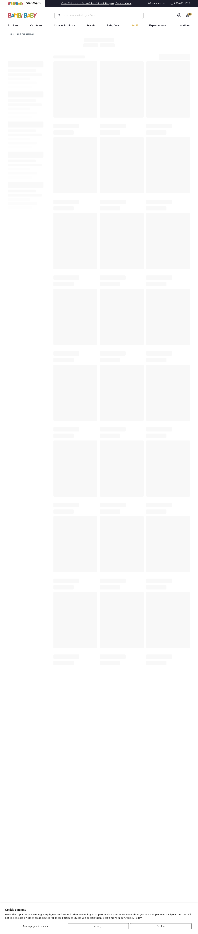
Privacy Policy (133, 917)
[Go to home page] (22, 15)
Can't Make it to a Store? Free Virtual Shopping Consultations (96, 3)
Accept (98, 926)
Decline (161, 926)
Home (11, 34)
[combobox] (100, 15)
